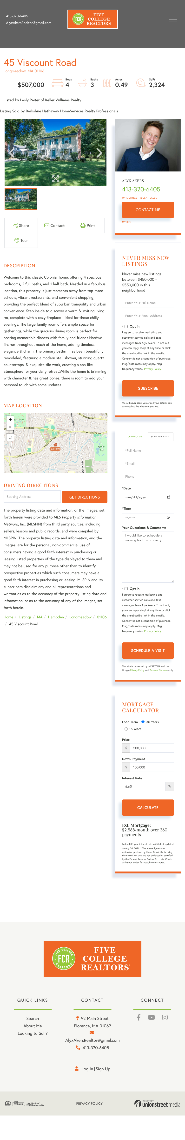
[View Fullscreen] (10, 437)
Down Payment (133, 759)
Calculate (148, 807)
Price (126, 740)
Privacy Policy (152, 369)
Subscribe (148, 388)
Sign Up (103, 1069)
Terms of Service (158, 670)
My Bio (126, 222)
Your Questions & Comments (144, 527)
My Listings (129, 197)
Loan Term (130, 722)
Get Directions (84, 497)
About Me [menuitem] (32, 1026)
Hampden (56, 617)
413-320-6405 (17, 16)
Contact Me (148, 209)
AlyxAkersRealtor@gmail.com (28, 23)
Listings (25, 617)
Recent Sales (148, 197)
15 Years (135, 728)
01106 (102, 617)
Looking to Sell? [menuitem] (32, 1033)
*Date (126, 488)
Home (8, 617)
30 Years (152, 721)
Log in (87, 1069)
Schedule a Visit (161, 436)
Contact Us (135, 436)
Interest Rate (132, 778)
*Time (126, 508)
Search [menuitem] (32, 1018)
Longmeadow (80, 617)
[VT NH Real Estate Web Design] (157, 1103)
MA (40, 617)
